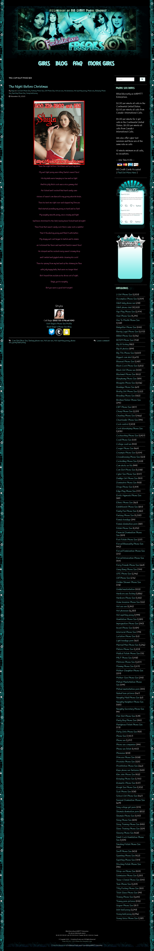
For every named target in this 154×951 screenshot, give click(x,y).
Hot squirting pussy (80, 91)
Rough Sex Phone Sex (126, 787)
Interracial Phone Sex (126, 632)
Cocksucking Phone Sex (127, 435)
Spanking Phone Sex (125, 855)
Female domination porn (127, 524)
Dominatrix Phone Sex (126, 482)
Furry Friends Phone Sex (127, 565)
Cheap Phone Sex (124, 411)
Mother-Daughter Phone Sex (129, 670)
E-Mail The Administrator (59, 945)
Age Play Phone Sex (125, 311)
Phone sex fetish (123, 748)
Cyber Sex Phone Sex (126, 474)
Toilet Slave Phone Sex (126, 892)
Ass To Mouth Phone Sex (128, 320)
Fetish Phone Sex (124, 528)
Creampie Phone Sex (125, 452)
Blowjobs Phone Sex (125, 382)
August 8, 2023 (125, 194)
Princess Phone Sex (125, 757)
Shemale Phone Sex (125, 815)
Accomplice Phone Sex (126, 298)
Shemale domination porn (127, 811)
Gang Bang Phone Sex (126, 569)
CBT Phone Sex (123, 407)
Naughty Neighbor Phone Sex (129, 701)
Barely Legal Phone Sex (127, 331)
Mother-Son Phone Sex (127, 677)
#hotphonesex (137, 215)
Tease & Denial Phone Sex (128, 879)
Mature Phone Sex (124, 649)
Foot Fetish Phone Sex (126, 539)
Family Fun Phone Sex (126, 511)
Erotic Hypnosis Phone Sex (128, 495)
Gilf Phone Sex (50, 91)
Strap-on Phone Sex (125, 871)
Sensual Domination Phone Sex (130, 800)
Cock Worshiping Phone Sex (129, 428)
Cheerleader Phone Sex (127, 420)
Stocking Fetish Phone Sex (128, 864)
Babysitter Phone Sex (126, 327)
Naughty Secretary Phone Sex (130, 709)
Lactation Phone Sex (125, 636)
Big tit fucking (122, 344)
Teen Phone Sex (123, 884)
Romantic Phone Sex (125, 783)
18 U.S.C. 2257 (70, 941)
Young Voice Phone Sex (127, 918)
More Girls (101, 63)
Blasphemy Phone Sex (126, 378)
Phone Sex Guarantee (82, 941)
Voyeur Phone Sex (124, 905)
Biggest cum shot (124, 357)
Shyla (13, 91)
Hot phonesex (68, 91)
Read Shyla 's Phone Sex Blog (59, 327)
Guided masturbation (125, 589)
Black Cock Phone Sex (126, 365)
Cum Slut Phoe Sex (20, 340)
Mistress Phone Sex (125, 662)
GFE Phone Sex (123, 573)
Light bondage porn (124, 640)
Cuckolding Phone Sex (126, 461)
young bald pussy (19, 342)
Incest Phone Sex (124, 627)
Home (64, 941)
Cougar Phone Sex (124, 448)
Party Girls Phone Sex (126, 731)
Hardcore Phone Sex (125, 597)
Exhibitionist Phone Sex (127, 506)
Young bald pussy (32, 93)
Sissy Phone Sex (124, 820)
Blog (61, 63)
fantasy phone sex (36, 340)
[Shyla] (59, 313)
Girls (44, 63)
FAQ (77, 63)
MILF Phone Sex (124, 657)
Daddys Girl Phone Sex (127, 478)
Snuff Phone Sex (124, 851)
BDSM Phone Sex (124, 340)
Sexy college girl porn (126, 807)
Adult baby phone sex (125, 303)
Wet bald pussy (123, 909)
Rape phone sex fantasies (127, 770)
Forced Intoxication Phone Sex (130, 558)
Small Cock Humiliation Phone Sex (130, 839)
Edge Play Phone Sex (126, 491)
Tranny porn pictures (125, 901)
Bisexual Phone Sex (125, 361)
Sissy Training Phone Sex (127, 824)
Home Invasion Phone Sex (128, 602)
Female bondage (123, 519)
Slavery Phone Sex (125, 833)
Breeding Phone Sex (125, 395)
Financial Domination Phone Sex (129, 534)
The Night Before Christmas (28, 87)
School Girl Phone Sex (126, 795)
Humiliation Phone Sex (126, 619)
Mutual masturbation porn (128, 689)
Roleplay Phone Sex (125, 778)
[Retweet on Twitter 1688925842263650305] (126, 206)
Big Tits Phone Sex (125, 353)
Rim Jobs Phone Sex (125, 774)
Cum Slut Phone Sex (23, 91)
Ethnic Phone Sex (124, 502)
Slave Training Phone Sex (128, 828)
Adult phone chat (124, 307)
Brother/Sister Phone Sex (128, 400)
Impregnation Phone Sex (127, 623)
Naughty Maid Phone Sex (127, 697)
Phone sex (90, 91)
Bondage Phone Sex (125, 387)
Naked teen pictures (125, 693)
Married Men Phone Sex (127, 645)
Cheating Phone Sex (125, 415)
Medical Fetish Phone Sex (128, 653)
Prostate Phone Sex (125, 761)
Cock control (122, 424)
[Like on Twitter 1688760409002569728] (131, 222)
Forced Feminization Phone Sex (130, 551)
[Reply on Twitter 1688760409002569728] (122, 222)
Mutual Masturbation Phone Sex (129, 683)
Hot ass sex (59, 91)
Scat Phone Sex (123, 791)
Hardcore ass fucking (125, 593)
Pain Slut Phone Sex (125, 716)
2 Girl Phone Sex (124, 294)
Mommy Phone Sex (125, 666)
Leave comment (103, 340)
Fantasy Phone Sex (37, 91)
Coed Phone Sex (123, 439)
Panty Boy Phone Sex (126, 720)
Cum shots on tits (124, 465)
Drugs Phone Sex (124, 487)
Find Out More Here (127, 172)
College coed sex (123, 444)
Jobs (90, 941)
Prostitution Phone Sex (127, 766)
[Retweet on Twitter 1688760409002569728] (126, 222)
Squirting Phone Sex (18, 93)
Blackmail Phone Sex (125, 374)
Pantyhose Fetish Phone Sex (129, 724)
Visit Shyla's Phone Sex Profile (59, 323)
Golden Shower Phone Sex (128, 582)
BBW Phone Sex (124, 335)
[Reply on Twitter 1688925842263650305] (122, 206)
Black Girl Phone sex (126, 370)
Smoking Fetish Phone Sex (128, 844)
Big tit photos (122, 348)
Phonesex (120, 753)
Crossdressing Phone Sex (128, 457)
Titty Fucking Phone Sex (127, 888)
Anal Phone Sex (123, 316)
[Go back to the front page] (77, 32)
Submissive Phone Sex (126, 875)
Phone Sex (121, 736)
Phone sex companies (125, 744)
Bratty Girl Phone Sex (126, 391)
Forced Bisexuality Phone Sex (129, 543)
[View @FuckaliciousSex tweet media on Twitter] (122, 201)
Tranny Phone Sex (124, 897)
